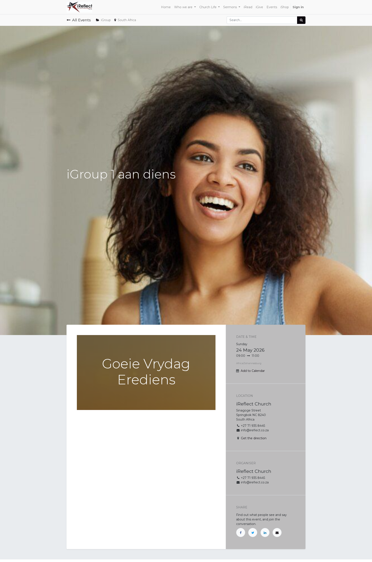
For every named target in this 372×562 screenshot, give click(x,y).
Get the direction (254, 438)
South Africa (127, 20)
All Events (81, 20)
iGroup (106, 20)
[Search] (301, 20)
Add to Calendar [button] (253, 371)
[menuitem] (165, 7)
